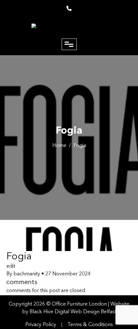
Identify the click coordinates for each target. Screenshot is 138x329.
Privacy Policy (40, 324)
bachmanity (26, 274)
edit (10, 266)
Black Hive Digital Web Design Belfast (73, 312)
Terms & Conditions (90, 324)
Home (59, 145)
